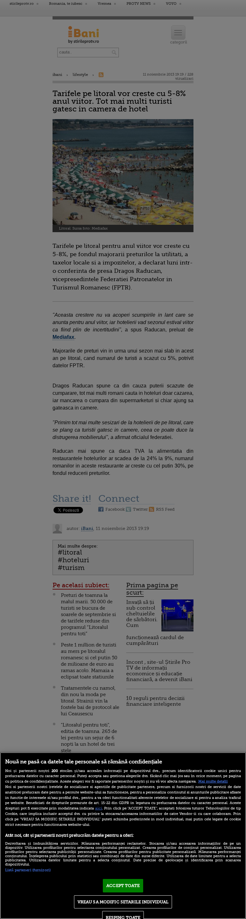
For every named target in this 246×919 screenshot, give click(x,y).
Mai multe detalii (213, 781)
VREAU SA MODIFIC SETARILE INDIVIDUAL (123, 901)
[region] (123, 835)
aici (98, 808)
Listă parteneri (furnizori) (28, 870)
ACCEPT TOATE (123, 885)
